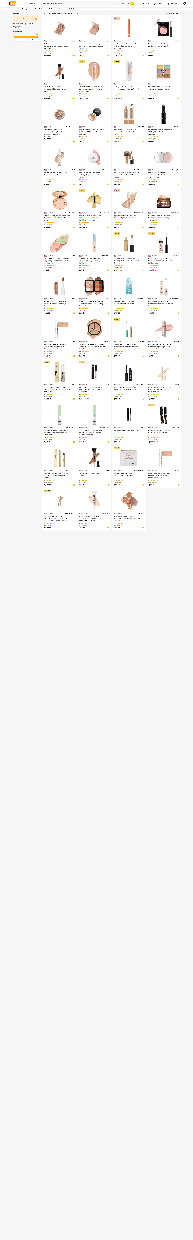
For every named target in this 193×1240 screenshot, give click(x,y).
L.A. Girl (72, 84)
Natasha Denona (70, 513)
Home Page (17, 9)
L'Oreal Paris (175, 256)
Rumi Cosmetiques (105, 170)
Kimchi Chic (106, 513)
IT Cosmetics (175, 213)
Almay (142, 341)
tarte (73, 41)
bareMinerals (70, 127)
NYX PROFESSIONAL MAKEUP (105, 84)
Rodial (73, 384)
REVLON (176, 127)
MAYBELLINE (140, 127)
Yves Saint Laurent (70, 470)
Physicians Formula (105, 213)
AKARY (73, 341)
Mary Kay (176, 427)
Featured (176, 13)
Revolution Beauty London (139, 470)
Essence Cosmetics (70, 427)
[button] (144, 3)
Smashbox (141, 513)
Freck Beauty (140, 384)
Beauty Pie (175, 170)
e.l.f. (143, 41)
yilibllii (177, 41)
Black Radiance (139, 170)
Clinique (176, 384)
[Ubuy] (12, 3)
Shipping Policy (18, 27)
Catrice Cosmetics (174, 298)
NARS (108, 384)
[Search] (132, 3)
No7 (73, 170)
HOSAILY (107, 298)
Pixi (74, 256)
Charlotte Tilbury (70, 213)
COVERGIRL (106, 256)
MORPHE (176, 341)
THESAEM (107, 341)
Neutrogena (140, 84)
